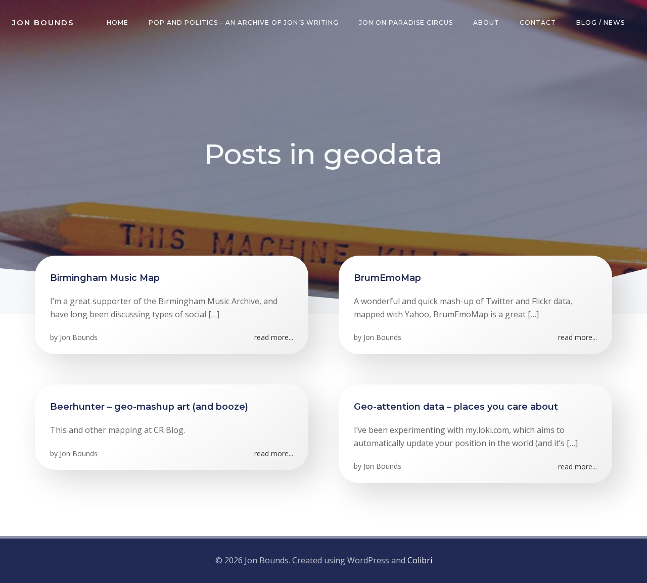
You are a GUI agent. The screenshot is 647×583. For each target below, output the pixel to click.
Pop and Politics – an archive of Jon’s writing (244, 22)
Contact (538, 22)
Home (117, 22)
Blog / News (600, 22)
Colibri (419, 560)
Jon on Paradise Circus (406, 22)
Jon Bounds (79, 337)
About (486, 22)
